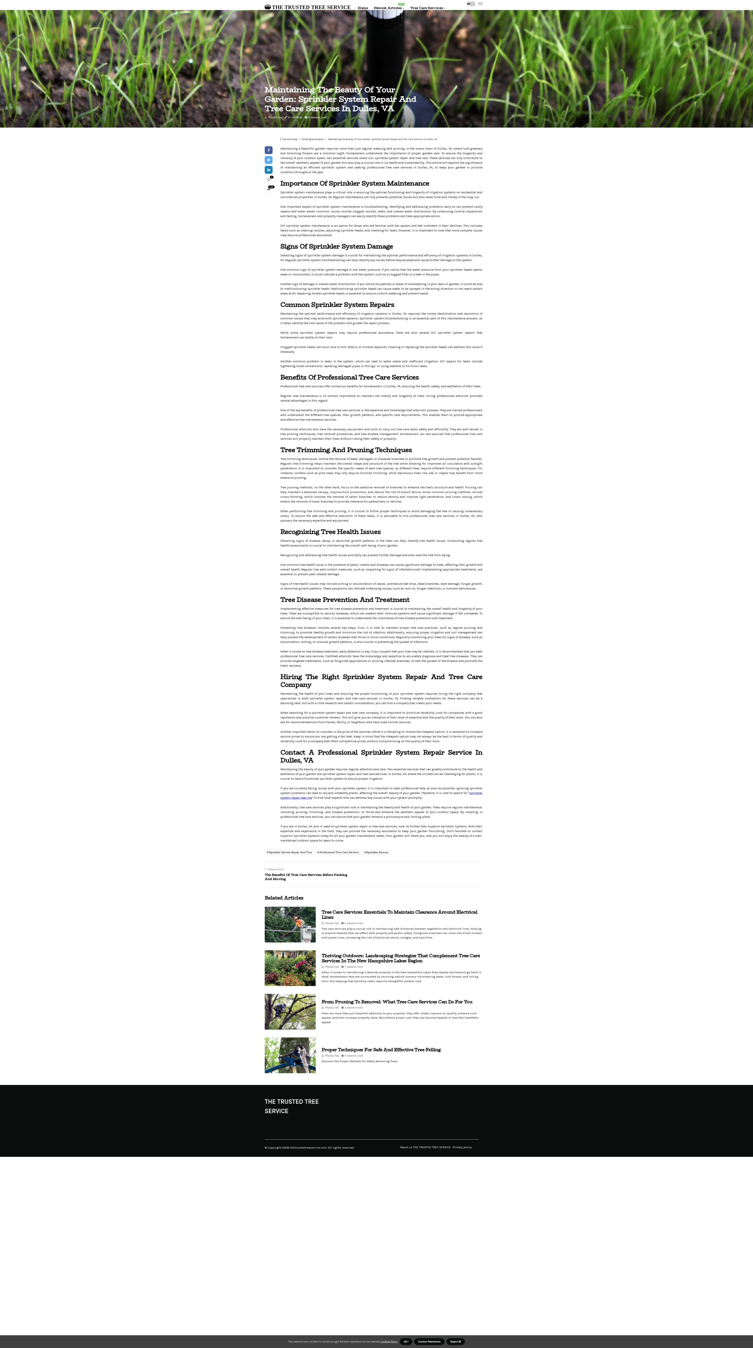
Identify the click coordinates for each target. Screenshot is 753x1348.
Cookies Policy (388, 1341)
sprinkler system (377, 852)
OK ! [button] (406, 1341)
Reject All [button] (455, 1341)
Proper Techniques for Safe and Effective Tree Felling (381, 1049)
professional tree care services (339, 852)
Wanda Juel (275, 117)
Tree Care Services (426, 7)
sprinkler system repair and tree (290, 852)
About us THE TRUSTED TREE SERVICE (425, 1147)
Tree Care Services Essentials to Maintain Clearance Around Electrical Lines (399, 914)
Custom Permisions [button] (429, 1341)
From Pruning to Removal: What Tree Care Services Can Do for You (397, 1001)
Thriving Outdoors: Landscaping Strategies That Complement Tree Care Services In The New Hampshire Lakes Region (401, 958)
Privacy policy (462, 1147)
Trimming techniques (312, 139)
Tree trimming (289, 139)
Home (363, 7)
